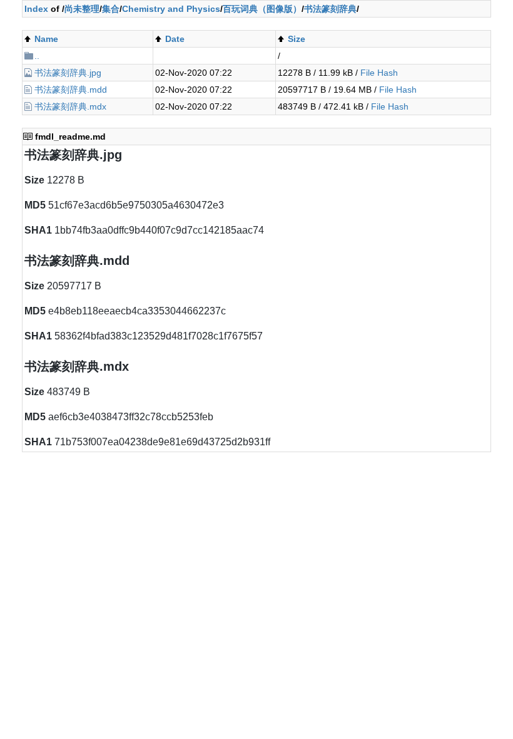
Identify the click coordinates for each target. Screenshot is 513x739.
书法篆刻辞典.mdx (70, 106)
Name (46, 39)
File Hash (379, 73)
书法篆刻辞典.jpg (67, 73)
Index (36, 9)
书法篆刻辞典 (330, 9)
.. (36, 56)
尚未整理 (81, 9)
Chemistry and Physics (171, 9)
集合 (110, 9)
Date (175, 39)
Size (296, 39)
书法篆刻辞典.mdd (70, 90)
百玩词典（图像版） (262, 9)
